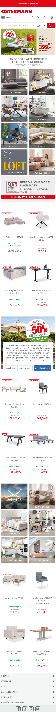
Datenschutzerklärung (34, 360)
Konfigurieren (25, 368)
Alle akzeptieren (42, 368)
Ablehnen (10, 368)
